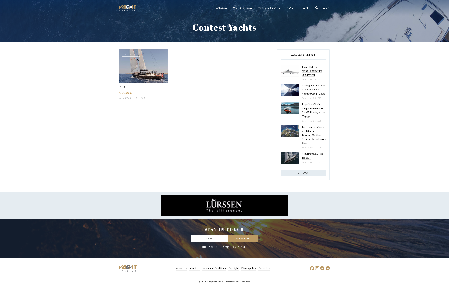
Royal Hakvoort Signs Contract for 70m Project (312, 70)
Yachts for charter (269, 7)
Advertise (181, 268)
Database (221, 7)
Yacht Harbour (128, 8)
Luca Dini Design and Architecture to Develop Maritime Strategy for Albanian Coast (314, 135)
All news (303, 173)
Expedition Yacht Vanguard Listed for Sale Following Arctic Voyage (314, 110)
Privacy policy (248, 268)
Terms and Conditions (214, 268)
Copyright (233, 268)
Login (326, 7)
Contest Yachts (125, 98)
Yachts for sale (242, 7)
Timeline (303, 7)
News (290, 7)
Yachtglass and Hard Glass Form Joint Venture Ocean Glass (313, 89)
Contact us (264, 268)
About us (194, 268)
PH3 (122, 87)
